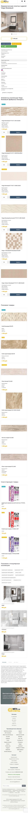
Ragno (20, 744)
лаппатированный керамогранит (9, 577)
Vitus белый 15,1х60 (7, 381)
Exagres (8, 747)
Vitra (20, 751)
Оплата (14, 718)
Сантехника (14, 760)
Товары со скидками (14, 764)
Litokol (3, 506)
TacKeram (20, 746)
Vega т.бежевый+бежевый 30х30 (11, 250)
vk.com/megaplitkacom (15, 781)
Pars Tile (20, 738)
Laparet (2, 54)
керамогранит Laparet (6, 582)
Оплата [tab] (10, 662)
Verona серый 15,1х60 (8, 437)
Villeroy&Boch (20, 749)
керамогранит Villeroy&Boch (7, 572)
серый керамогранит (19, 575)
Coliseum (8, 738)
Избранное (17, 769)
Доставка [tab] (16, 662)
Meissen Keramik (20, 734)
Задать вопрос (17, 43)
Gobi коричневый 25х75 (8, 353)
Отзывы (18, 791)
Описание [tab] (4, 662)
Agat (3, 605)
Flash (3, 654)
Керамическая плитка (6, 603)
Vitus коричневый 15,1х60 (9, 466)
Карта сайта (17, 792)
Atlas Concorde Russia (8, 734)
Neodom (20, 736)
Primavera (20, 742)
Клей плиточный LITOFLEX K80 (10, 553)
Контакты (14, 725)
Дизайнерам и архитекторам (18, 790)
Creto (8, 740)
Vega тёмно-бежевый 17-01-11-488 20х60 (13, 283)
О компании (14, 716)
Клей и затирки (14, 762)
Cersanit (8, 736)
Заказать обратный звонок (14, 776)
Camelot (4, 629)
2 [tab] (13, 34)
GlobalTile (8, 749)
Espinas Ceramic (7, 742)
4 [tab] (16, 34)
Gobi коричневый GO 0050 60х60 (11, 410)
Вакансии (23, 791)
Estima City (7, 746)
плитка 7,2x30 (18, 572)
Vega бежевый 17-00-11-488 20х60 (11, 185)
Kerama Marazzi (7, 751)
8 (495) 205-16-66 (19, 772)
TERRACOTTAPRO (20, 747)
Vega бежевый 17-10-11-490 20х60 (11, 120)
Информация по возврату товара (8, 791)
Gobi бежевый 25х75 (7, 326)
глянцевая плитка (17, 580)
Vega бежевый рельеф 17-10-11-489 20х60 (13, 218)
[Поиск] (19, 2)
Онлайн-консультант (11, 46)
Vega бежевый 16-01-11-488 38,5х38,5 (12, 153)
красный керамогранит (6, 580)
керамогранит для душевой (7, 575)
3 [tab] (14, 34)
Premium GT (20, 740)
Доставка (14, 720)
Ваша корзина (11, 769)
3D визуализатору (16, 698)
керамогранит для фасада (7, 570)
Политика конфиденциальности (8, 789)
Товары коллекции (6, 43)
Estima (7, 744)
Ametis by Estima (8, 731)
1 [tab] (11, 34)
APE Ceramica (8, 732)
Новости (14, 723)
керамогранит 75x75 (19, 570)
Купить (18, 132)
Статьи (14, 721)
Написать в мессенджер (14, 774)
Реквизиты (11, 792)
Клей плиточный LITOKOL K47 (10, 529)
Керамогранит (14, 757)
